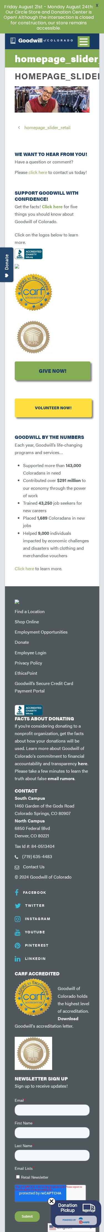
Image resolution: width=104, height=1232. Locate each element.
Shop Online (27, 621)
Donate (22, 642)
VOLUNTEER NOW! (53, 407)
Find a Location (30, 611)
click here (38, 172)
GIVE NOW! (52, 370)
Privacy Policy (28, 663)
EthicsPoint (26, 673)
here (82, 763)
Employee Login (30, 652)
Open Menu (84, 41)
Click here (52, 206)
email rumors (61, 778)
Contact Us (34, 866)
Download (68, 1018)
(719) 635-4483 (37, 856)
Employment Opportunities (41, 632)
